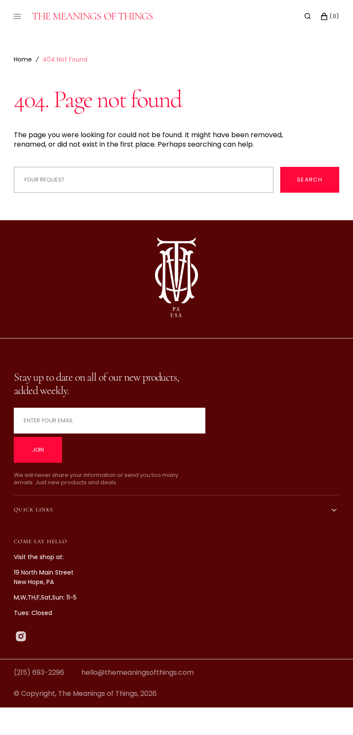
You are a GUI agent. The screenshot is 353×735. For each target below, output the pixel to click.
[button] (307, 16)
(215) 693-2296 (39, 672)
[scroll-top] (333, 715)
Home (23, 59)
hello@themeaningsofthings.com (137, 672)
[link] (176, 279)
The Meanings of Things (97, 693)
